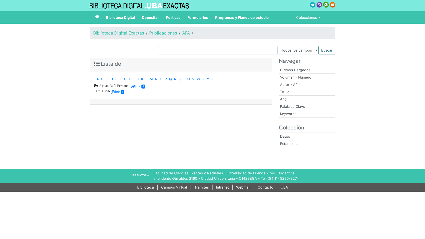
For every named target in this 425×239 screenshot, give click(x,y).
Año (283, 99)
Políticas (173, 17)
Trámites (201, 187)
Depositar (150, 17)
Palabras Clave (292, 106)
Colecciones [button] (307, 17)
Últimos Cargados (295, 70)
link (138, 86)
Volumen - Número (295, 77)
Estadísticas (290, 143)
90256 (105, 91)
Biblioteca (145, 187)
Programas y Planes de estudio (242, 17)
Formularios (197, 17)
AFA (186, 33)
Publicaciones (163, 33)
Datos (285, 136)
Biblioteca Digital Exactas (118, 33)
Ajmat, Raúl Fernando (114, 85)
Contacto (265, 187)
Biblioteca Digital (120, 17)
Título (285, 92)
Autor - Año (290, 84)
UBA (284, 187)
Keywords (288, 114)
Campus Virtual (174, 187)
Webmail (243, 187)
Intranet (222, 187)
